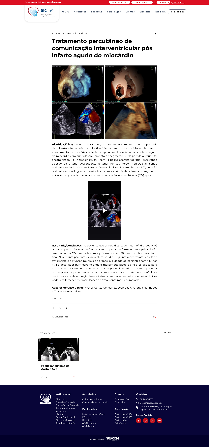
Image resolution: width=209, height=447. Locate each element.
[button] (65, 11)
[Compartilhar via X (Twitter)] (60, 308)
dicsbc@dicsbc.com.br (151, 403)
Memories (61, 411)
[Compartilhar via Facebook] (53, 308)
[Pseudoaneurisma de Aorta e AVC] (58, 349)
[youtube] (159, 420)
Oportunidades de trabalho (95, 402)
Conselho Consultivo (66, 402)
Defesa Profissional (65, 417)
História (59, 414)
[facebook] (138, 420)
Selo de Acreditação (65, 423)
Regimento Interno (65, 408)
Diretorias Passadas (65, 420)
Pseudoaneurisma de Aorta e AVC (55, 367)
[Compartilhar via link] (74, 308)
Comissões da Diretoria (67, 405)
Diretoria (60, 399)
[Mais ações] (155, 33)
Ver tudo (167, 332)
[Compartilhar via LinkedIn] (67, 308)
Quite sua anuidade (92, 399)
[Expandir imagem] (78, 83)
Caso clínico (58, 298)
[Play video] (104, 210)
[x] (152, 420)
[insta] (145, 420)
